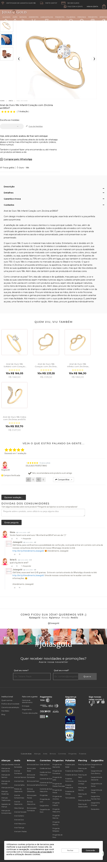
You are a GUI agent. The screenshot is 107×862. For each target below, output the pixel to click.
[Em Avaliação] (70, 723)
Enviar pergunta (11, 522)
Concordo (90, 850)
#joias (45, 617)
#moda (65, 617)
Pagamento (27, 709)
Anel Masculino (20, 824)
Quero (87, 676)
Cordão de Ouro (45, 768)
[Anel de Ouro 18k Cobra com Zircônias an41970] (14, 395)
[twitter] (98, 702)
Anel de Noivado (20, 812)
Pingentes (59, 17)
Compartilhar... (64, 479)
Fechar (70, 850)
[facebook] (89, 702)
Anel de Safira (19, 785)
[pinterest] (92, 705)
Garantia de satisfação (10, 707)
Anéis (15, 17)
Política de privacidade (10, 704)
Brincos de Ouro (33, 764)
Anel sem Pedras (20, 831)
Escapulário (95, 809)
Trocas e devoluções (29, 713)
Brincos (23, 17)
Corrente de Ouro (46, 779)
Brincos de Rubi (33, 781)
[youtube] (102, 702)
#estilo (74, 617)
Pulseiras (70, 17)
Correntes (33, 17)
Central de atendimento (27, 701)
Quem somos (6, 700)
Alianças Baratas (7, 764)
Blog (3, 714)
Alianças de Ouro (7, 788)
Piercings (81, 17)
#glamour (54, 617)
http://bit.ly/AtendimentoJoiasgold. (28, 551)
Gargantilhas (47, 17)
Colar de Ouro (45, 764)
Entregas (25, 706)
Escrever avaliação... (13, 497)
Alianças (6, 17)
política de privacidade (40, 852)
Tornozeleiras (70, 798)
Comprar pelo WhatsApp (18, 159)
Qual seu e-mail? (61, 670)
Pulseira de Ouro (71, 775)
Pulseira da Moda (71, 771)
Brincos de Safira (33, 785)
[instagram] (93, 702)
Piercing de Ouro (84, 764)
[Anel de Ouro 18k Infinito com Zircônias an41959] (78, 342)
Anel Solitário (19, 816)
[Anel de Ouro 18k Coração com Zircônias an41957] (46, 342)
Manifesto (5, 711)
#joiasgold (34, 617)
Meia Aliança (19, 808)
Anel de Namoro (20, 777)
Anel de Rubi (19, 781)
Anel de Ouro (19, 820)
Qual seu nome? (21, 670)
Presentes (92, 17)
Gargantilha (44, 806)
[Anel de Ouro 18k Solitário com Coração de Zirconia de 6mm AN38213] (14, 342)
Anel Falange (19, 828)
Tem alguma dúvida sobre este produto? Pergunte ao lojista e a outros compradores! (39, 507)
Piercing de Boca (84, 800)
